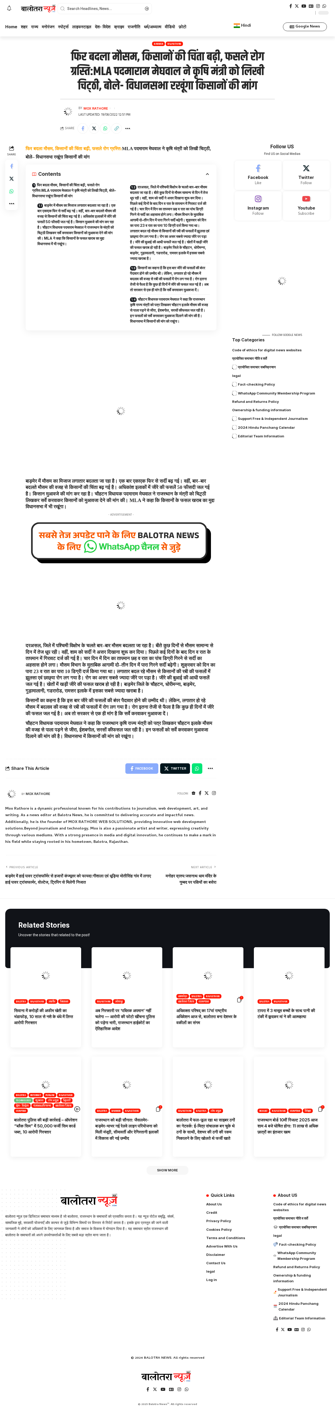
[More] (127, 128)
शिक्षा (308, 1111)
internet (35, 1095)
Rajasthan (174, 44)
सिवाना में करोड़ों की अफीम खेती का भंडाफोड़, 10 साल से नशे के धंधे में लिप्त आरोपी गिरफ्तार (43, 1016)
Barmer (158, 44)
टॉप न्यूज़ (53, 1100)
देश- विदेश (22, 1105)
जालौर (51, 1001)
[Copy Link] (116, 128)
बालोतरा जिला (186, 1001)
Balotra (21, 1001)
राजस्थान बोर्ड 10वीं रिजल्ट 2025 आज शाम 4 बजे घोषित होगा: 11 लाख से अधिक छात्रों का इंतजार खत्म (288, 1126)
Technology (23, 1100)
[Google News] (311, 6)
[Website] (193, 794)
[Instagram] (318, 6)
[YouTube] (304, 6)
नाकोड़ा (182, 996)
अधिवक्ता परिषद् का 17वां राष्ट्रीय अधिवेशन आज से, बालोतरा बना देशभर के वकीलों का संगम (206, 1016)
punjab (50, 1095)
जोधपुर (119, 1001)
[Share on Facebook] (82, 128)
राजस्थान (204, 1001)
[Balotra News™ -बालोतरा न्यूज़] (167, 1376)
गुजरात (39, 1100)
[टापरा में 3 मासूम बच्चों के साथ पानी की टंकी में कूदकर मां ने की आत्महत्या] (289, 975)
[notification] (9, 8)
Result (263, 1111)
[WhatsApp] (324, 6)
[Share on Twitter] (94, 128)
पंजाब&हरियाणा (42, 1105)
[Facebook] (290, 6)
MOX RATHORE (95, 108)
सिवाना (64, 1001)
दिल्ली (67, 1100)
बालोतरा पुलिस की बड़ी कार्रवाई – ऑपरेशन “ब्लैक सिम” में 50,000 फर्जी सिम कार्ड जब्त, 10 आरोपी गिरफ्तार (45, 1126)
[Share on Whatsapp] (105, 128)
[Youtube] (306, 206)
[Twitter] (296, 6)
